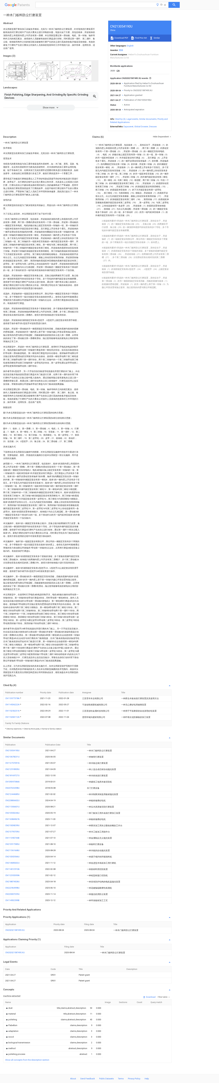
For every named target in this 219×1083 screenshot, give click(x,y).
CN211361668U (12, 850)
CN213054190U (12, 750)
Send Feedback (87, 1078)
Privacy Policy (134, 1078)
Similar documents (147, 119)
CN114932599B (12, 900)
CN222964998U (12, 888)
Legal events (132, 119)
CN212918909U (12, 769)
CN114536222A (12, 704)
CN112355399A (12, 875)
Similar (156, 38)
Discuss (153, 126)
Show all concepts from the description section (27, 1060)
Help (147, 1078)
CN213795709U (12, 831)
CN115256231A (12, 711)
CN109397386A (12, 781)
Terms (121, 1078)
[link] (9, 1008)
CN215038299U (12, 825)
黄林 (121, 50)
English (130, 45)
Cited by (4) (120, 119)
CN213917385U (12, 844)
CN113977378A (12, 698)
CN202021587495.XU (15, 930)
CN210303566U (12, 856)
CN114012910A (12, 869)
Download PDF (121, 38)
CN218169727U (12, 775)
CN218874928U (12, 881)
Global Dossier (141, 126)
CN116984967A (12, 819)
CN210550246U (12, 813)
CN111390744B (12, 838)
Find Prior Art (141, 38)
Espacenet (128, 126)
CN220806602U (12, 800)
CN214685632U (12, 863)
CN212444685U (12, 794)
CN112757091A (12, 763)
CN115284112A (12, 717)
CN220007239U (12, 894)
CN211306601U (12, 806)
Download (150, 997)
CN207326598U (12, 788)
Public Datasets (106, 1078)
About (73, 1078)
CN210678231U (12, 757)
